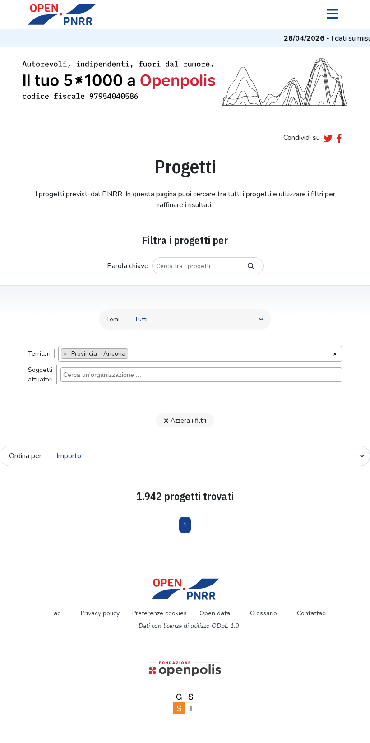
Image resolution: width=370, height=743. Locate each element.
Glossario (263, 613)
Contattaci (312, 613)
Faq (56, 613)
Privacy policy (100, 613)
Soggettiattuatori (40, 375)
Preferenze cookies (159, 613)
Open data (214, 613)
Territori (39, 353)
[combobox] (200, 354)
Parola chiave (127, 266)
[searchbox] (132, 355)
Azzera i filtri (188, 420)
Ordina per (25, 456)
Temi (113, 319)
